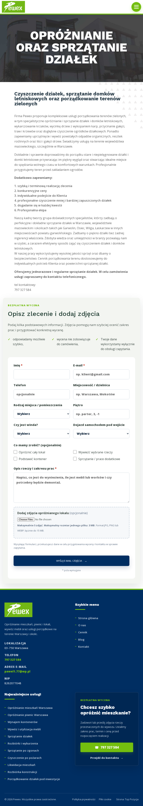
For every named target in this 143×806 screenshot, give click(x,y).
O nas (82, 625)
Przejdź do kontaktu (106, 758)
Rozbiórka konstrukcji (22, 772)
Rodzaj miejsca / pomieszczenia (38, 405)
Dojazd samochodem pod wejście (99, 425)
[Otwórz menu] (136, 7)
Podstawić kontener (33, 459)
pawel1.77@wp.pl (17, 671)
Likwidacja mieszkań (21, 765)
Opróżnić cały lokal (32, 452)
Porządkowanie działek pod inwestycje (34, 779)
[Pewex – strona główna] (15, 7)
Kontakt (83, 646)
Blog (81, 639)
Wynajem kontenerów (22, 722)
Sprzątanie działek (20, 736)
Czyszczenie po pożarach (25, 758)
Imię (18, 365)
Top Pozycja (132, 799)
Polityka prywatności (83, 799)
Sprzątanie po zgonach (23, 750)
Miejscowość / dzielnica (91, 385)
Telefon (20, 385)
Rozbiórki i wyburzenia (23, 743)
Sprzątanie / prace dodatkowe (99, 459)
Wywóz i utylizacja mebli (24, 729)
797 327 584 (12, 659)
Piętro (78, 405)
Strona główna (88, 618)
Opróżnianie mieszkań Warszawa (30, 708)
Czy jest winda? (26, 425)
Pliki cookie (105, 799)
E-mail (79, 365)
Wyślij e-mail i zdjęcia (71, 560)
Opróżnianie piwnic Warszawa (28, 715)
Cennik (82, 632)
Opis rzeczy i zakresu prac (35, 468)
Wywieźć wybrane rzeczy (95, 452)
